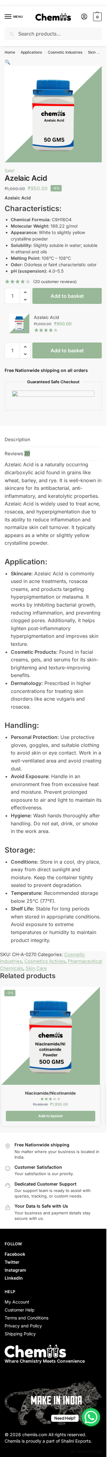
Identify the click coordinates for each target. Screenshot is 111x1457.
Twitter (12, 1262)
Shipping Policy (20, 1333)
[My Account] (84, 17)
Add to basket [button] (50, 1116)
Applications (31, 52)
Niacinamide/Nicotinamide (50, 1093)
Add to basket (67, 296)
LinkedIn (14, 1278)
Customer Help (20, 1309)
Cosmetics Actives (44, 961)
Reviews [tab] (17, 453)
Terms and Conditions (26, 1317)
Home (10, 52)
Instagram (15, 1270)
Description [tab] (17, 439)
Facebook (15, 1254)
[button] (97, 17)
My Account (17, 1301)
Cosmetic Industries (65, 52)
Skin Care (96, 52)
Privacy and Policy (23, 1325)
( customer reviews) (55, 282)
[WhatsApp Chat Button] (91, 1417)
